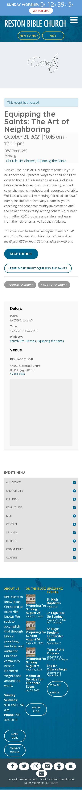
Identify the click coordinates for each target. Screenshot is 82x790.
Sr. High (11, 532)
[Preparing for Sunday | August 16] (30, 625)
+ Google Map (17, 373)
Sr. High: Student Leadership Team (55, 634)
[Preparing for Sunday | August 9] (30, 652)
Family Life (14, 507)
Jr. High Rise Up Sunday (56, 614)
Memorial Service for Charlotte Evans (34, 681)
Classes (29, 160)
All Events (14, 482)
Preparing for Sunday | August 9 (36, 662)
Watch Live (41, 11)
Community (14, 549)
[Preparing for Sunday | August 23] (30, 599)
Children (12, 499)
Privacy (54, 782)
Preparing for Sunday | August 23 (36, 609)
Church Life (14, 160)
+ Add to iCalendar (54, 284)
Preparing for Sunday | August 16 (36, 635)
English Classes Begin (57, 667)
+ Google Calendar (20, 284)
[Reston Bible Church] (35, 23)
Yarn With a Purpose (55, 651)
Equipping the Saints (51, 160)
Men (9, 515)
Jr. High (11, 541)
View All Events (55, 688)
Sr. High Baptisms (54, 601)
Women (11, 524)
